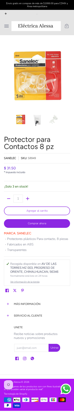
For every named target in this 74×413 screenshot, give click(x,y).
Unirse (54, 348)
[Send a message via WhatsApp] (66, 389)
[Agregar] (27, 198)
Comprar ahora (37, 223)
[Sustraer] (8, 198)
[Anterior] (6, 76)
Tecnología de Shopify (15, 393)
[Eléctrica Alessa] (36, 26)
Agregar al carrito (37, 211)
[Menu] (6, 26)
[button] (66, 26)
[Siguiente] (67, 76)
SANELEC (10, 158)
